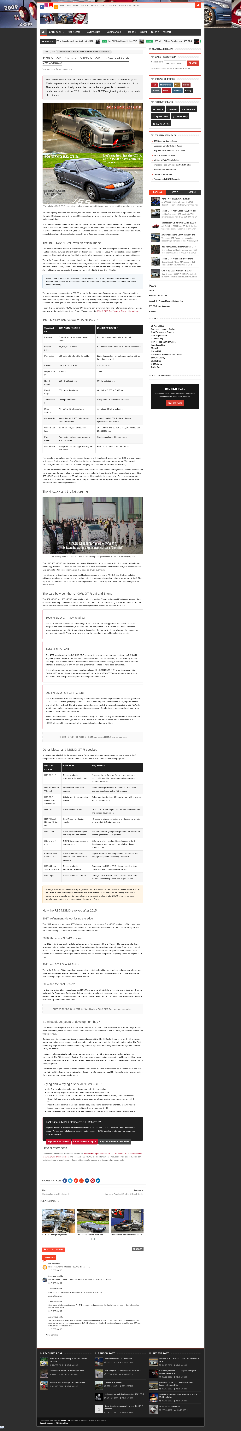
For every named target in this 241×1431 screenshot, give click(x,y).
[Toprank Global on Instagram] (46, 5)
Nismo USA (156, 351)
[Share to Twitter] (59, 1230)
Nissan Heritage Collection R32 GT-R (100, 1153)
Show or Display (158, 358)
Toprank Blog (125, 5)
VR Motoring (156, 364)
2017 (70, 41)
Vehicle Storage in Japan (164, 155)
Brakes (186, 85)
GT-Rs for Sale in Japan (84, 1141)
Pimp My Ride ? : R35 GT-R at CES (176, 199)
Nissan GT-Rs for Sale (158, 296)
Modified (177, 91)
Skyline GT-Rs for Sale (58, 1141)
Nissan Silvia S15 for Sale (165, 170)
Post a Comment (52, 1335)
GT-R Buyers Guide (159, 336)
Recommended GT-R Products (167, 179)
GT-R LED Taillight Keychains (134, 1235)
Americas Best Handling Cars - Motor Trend (67, 1383)
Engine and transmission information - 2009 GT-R (124, 1394)
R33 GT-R (94, 5)
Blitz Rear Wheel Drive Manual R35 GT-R (179, 247)
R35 (154, 85)
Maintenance (93, 32)
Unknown (52, 1263)
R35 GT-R (112, 5)
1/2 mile (115, 41)
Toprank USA (189, 109)
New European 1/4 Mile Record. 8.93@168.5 (122, 1371)
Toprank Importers (47, 1423)
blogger (137, 1249)
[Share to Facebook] (56, 1230)
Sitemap (136, 5)
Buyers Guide (55, 32)
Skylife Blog (156, 361)
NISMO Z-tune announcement (56, 1157)
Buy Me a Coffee (163, 124)
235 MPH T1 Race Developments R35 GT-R (139, 41)
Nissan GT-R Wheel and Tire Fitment (177, 259)
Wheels (156, 91)
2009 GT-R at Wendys (113, 1382)
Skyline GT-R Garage (163, 174)
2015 (60, 69)
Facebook (173, 109)
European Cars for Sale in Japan (168, 146)
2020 (168, 41)
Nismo (65, 69)
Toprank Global (161, 117)
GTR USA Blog (157, 339)
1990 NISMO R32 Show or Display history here (117, 311)
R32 (53, 52)
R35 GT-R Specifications (159, 306)
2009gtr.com (65, 1421)
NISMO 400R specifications (130, 1153)
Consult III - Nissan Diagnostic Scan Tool (166, 301)
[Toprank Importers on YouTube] (51, 5)
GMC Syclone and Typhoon (162, 332)
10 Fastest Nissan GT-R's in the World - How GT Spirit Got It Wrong (69, 1236)
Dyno (116, 1212)
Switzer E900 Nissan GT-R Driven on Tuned (67, 1371)
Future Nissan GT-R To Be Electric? (187, 41)
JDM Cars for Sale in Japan (165, 141)
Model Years (74, 32)
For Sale (167, 32)
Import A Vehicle (158, 345)
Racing (188, 91)
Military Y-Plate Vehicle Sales (166, 160)
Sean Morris (53, 1276)
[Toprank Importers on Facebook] (42, 7)
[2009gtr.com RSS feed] (56, 7)
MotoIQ (154, 348)
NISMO (166, 91)
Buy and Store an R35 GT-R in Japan (169, 151)
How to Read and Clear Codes (163, 342)
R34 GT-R (103, 5)
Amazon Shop (181, 117)
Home (62, 5)
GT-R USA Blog (62, 1423)
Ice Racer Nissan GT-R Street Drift (118, 1359)
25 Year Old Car (157, 326)
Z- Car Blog (155, 367)
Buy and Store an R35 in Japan (115, 1141)
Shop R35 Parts (175, 403)
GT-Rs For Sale (73, 5)
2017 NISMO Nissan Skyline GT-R (88, 41)
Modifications (114, 32)
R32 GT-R (84, 5)
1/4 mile (46, 1212)
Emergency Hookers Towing (163, 329)
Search (193, 63)
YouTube (159, 109)
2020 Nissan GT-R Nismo (169, 1406)
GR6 (177, 85)
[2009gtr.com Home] (43, 32)
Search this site (157, 62)
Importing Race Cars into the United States (172, 165)
